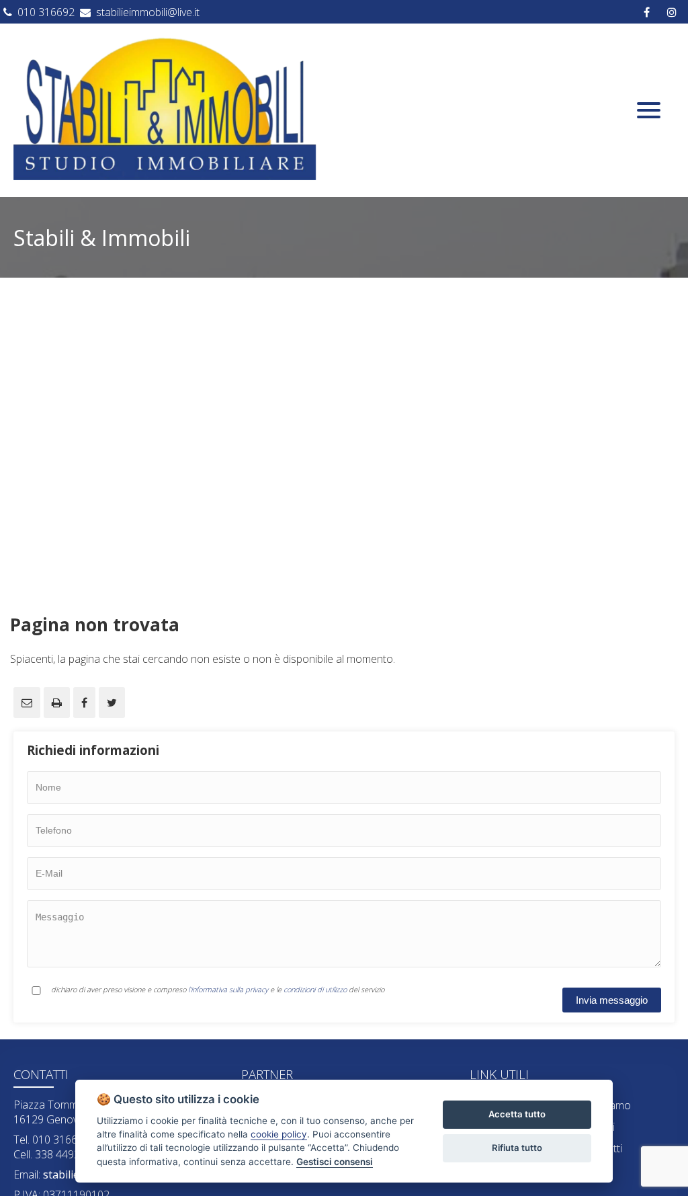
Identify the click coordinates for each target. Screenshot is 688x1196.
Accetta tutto (517, 1114)
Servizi (600, 1126)
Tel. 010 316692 (51, 1139)
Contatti (603, 1148)
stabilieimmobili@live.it (148, 12)
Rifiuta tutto (517, 1147)
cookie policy (279, 1134)
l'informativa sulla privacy (228, 989)
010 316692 (46, 12)
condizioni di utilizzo (315, 989)
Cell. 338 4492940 (55, 1154)
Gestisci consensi (334, 1161)
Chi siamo (608, 1105)
